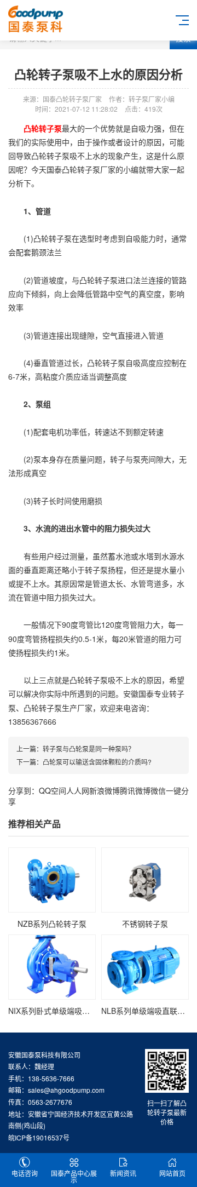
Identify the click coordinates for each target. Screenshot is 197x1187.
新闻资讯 (123, 1173)
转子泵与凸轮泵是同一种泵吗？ (89, 748)
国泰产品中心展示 (74, 1176)
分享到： (23, 790)
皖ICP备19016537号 (38, 1137)
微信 (158, 790)
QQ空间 (52, 790)
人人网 (77, 790)
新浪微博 (104, 790)
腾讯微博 (135, 790)
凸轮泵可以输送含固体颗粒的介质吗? (97, 761)
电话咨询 (24, 1173)
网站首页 (172, 1173)
